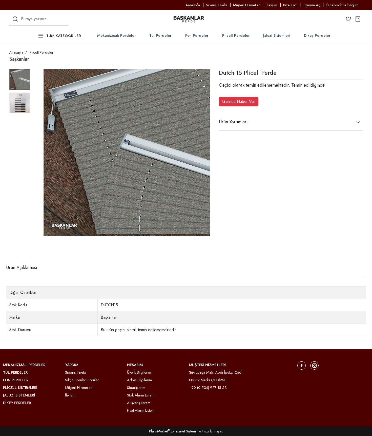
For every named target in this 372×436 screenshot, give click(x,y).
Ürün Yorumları (233, 122)
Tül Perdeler (160, 35)
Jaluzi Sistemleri (276, 35)
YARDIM (71, 365)
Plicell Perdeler (236, 35)
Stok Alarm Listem (140, 395)
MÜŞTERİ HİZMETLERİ (207, 365)
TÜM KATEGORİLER (63, 36)
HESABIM (135, 365)
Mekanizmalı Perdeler (116, 35)
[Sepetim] (358, 19)
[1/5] (12, 249)
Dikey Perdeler (317, 35)
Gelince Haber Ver (238, 101)
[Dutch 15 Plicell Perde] (127, 152)
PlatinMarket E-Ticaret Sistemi (173, 431)
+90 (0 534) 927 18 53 (208, 387)
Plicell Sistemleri (20, 387)
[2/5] (15, 249)
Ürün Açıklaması (21, 267)
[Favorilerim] (348, 19)
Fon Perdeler (197, 35)
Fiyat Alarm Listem (141, 410)
